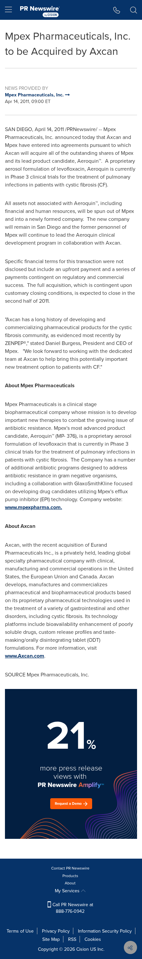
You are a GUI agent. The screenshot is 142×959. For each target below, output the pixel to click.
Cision (82, 949)
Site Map (51, 939)
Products (70, 875)
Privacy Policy (56, 931)
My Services (68, 890)
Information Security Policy (105, 931)
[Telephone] (116, 10)
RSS (72, 939)
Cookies (93, 939)
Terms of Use (20, 931)
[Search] (133, 10)
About (70, 883)
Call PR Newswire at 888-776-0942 (72, 907)
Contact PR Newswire (70, 868)
